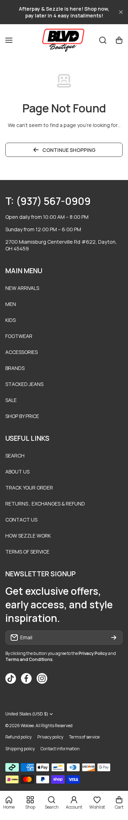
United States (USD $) (26, 713)
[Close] (121, 12)
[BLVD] (64, 40)
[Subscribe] (114, 637)
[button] (119, 40)
